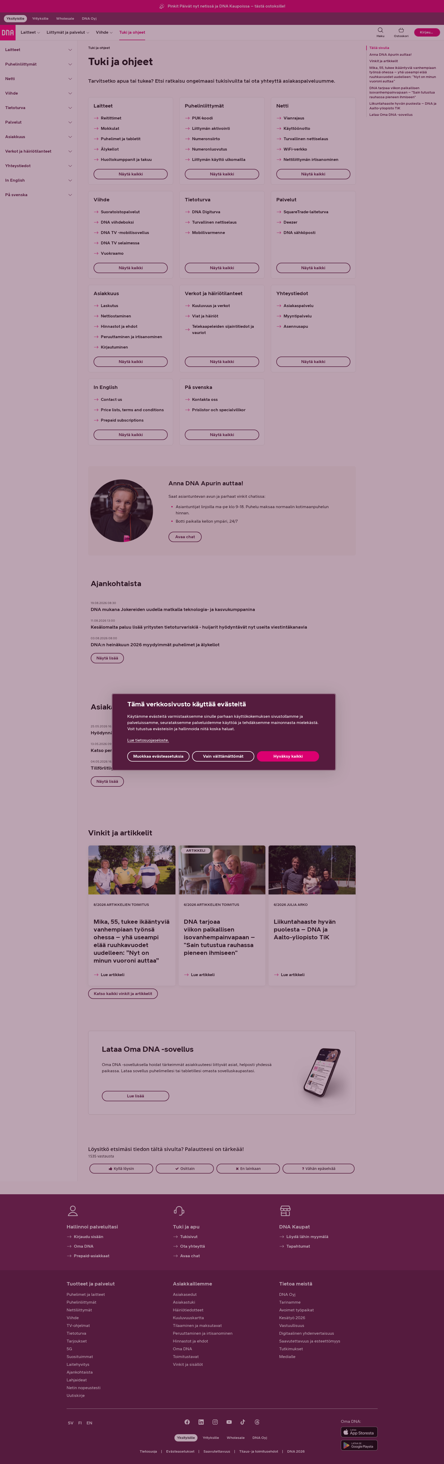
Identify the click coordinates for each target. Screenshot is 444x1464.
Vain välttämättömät (223, 756)
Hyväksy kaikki (288, 756)
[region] (224, 732)
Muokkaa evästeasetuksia (158, 756)
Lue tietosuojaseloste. (148, 740)
